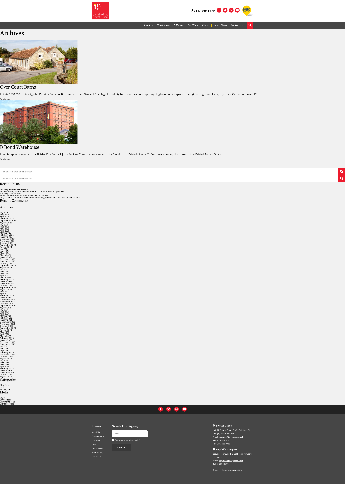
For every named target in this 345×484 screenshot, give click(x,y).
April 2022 (4, 293)
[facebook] (219, 10)
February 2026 (7, 218)
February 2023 (7, 279)
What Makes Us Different (170, 25)
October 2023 (6, 263)
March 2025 (5, 232)
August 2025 (6, 222)
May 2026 (4, 214)
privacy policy (134, 440)
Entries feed (5, 399)
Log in (3, 397)
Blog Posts (5, 385)
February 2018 (7, 368)
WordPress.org (7, 403)
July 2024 (4, 249)
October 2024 (6, 243)
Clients (205, 25)
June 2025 (4, 226)
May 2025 (4, 228)
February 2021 (7, 317)
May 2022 (4, 291)
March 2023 (5, 277)
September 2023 (8, 265)
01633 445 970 (223, 464)
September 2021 (8, 305)
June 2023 (4, 271)
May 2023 (4, 273)
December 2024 (7, 238)
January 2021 (6, 319)
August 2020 (6, 330)
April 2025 (4, 230)
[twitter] (225, 10)
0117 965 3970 (204, 10)
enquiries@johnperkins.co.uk (231, 437)
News (2, 387)
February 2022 (7, 295)
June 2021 (4, 311)
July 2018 (4, 360)
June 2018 (4, 362)
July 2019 (4, 346)
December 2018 (7, 354)
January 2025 (6, 236)
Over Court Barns (18, 87)
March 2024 (5, 255)
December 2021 (7, 299)
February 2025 (7, 234)
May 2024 (4, 253)
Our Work (193, 25)
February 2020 (7, 338)
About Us (148, 25)
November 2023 (7, 261)
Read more (5, 99)
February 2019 (7, 352)
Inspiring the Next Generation (14, 189)
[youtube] (237, 10)
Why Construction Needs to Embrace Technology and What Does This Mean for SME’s (40, 197)
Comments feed (7, 401)
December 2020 (7, 321)
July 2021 (4, 309)
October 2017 (6, 374)
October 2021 (6, 303)
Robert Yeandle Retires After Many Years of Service (24, 195)
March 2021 (5, 315)
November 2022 (7, 283)
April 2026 (4, 216)
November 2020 (7, 323)
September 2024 (8, 245)
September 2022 (8, 287)
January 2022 (6, 297)
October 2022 (6, 285)
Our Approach (98, 436)
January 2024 (6, 257)
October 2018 (6, 356)
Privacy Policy (98, 452)
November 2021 (7, 301)
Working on (5, 389)
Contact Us (237, 25)
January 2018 (6, 370)
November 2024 (7, 241)
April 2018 (4, 366)
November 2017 (7, 372)
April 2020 (4, 334)
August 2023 (6, 267)
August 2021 (6, 307)
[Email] (130, 434)
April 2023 (4, 275)
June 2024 (4, 251)
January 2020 (6, 340)
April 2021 (4, 313)
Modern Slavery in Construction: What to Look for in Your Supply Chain (32, 191)
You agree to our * (127, 440)
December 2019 (7, 342)
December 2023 (7, 259)
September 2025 (8, 220)
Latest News (220, 25)
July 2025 (4, 224)
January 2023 (6, 281)
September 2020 (8, 328)
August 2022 (6, 289)
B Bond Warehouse (19, 147)
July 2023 (4, 269)
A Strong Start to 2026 (10, 193)
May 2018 (4, 364)
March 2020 (5, 336)
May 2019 (4, 350)
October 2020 (6, 326)
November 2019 (7, 344)
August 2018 (6, 358)
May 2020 (4, 332)
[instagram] (231, 10)
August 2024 (6, 247)
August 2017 (6, 376)
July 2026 (4, 212)
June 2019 (4, 348)
